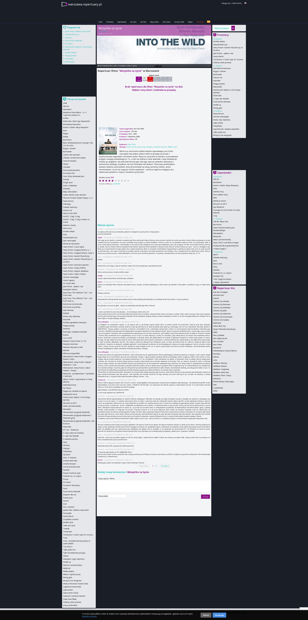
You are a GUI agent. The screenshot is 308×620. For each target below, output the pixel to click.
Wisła (215, 391)
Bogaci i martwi (219, 71)
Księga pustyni (219, 84)
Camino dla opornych (71, 155)
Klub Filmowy (68, 310)
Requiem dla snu (69, 494)
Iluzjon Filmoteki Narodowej (224, 329)
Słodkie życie (68, 522)
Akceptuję (219, 615)
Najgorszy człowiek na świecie (75, 391)
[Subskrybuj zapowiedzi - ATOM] (209, 22)
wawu (100, 282)
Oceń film (117, 184)
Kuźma (65, 335)
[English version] (245, 3)
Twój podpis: (103, 496)
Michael (66, 350)
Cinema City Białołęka (221, 307)
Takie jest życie (69, 525)
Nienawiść (67, 409)
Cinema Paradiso (69, 161)
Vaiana (65, 556)
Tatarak (66, 528)
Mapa (190, 22)
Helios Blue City (219, 326)
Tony (215, 216)
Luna (215, 360)
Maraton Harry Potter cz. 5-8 (74, 341)
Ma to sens (217, 264)
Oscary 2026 (179, 22)
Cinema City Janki (220, 310)
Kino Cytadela (218, 335)
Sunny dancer (218, 56)
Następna (165, 466)
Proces (65, 479)
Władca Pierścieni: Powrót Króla (75, 584)
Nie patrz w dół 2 (220, 204)
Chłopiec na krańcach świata (74, 158)
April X (215, 254)
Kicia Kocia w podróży (71, 307)
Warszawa (221, 28)
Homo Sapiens (69, 280)
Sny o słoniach (68, 507)
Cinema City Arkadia (221, 301)
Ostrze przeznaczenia (71, 467)
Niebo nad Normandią (222, 239)
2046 (65, 103)
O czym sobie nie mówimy (73, 433)
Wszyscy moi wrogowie (222, 135)
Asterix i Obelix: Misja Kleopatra (225, 185)
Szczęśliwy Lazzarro (71, 519)
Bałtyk (65, 136)
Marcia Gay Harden (144, 147)
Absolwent (217, 182)
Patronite (200, 22)
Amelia (65, 118)
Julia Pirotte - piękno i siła (223, 53)
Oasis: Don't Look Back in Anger (226, 242)
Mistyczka (217, 236)
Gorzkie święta (219, 41)
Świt (215, 385)
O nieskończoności (70, 439)
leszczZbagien (103, 322)
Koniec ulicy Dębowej (221, 120)
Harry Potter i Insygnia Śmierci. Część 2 (78, 253)
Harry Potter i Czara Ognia (73, 247)
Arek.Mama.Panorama (222, 68)
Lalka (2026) (218, 123)
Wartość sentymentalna (72, 565)
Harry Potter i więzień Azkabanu (75, 271)
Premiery (109, 22)
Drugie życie (68, 182)
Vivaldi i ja (217, 105)
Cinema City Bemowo (221, 304)
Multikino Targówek (221, 369)
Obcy (215, 267)
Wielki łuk (66, 568)
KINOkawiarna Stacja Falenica (225, 351)
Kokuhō (66, 313)
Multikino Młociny (220, 363)
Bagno (65, 133)
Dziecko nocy (218, 191)
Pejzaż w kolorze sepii (71, 473)
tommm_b (101, 380)
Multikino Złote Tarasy (222, 375)
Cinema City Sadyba (221, 320)
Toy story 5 (67, 546)
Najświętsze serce (70, 394)
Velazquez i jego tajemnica (73, 559)
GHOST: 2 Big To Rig (71, 216)
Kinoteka (216, 354)
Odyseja (68, 37)
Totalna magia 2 (219, 249)
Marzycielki (217, 87)
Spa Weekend (218, 207)
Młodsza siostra (219, 201)
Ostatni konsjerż (69, 464)
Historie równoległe (221, 116)
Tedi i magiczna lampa (222, 279)
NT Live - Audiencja (70, 430)
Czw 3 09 (170, 79)
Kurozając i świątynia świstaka (75, 332)
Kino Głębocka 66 (220, 338)
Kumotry (66, 328)
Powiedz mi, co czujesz (222, 273)
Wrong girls (217, 108)
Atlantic (216, 298)
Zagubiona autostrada (72, 587)
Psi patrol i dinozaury (71, 485)
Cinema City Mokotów (222, 314)
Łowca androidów (70, 605)
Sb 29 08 (145, 79)
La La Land (67, 338)
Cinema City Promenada (222, 317)
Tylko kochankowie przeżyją (74, 553)
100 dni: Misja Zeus (220, 221)
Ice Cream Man (69, 283)
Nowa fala (217, 95)
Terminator (67, 531)
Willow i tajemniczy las (72, 574)
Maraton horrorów (70, 344)
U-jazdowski (218, 388)
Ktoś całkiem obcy (220, 194)
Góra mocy (67, 228)
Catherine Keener (160, 147)
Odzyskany (217, 126)
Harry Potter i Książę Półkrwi (74, 268)
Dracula (66, 179)
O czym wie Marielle (221, 99)
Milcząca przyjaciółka (71, 353)
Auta (215, 188)
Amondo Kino (218, 295)
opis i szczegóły (119, 66)
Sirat (65, 504)
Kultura (216, 357)
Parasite (66, 470)
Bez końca (217, 224)
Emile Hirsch (131, 147)
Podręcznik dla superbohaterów (225, 246)
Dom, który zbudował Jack (73, 176)
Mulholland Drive (69, 385)
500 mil (216, 179)
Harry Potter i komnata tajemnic (76, 265)
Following (67, 204)
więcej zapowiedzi (222, 282)
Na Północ (67, 388)
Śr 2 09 (165, 79)
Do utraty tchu (69, 173)
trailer (129, 66)
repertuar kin (107, 66)
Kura (215, 260)
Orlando (216, 270)
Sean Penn (109, 34)
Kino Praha (217, 344)
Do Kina (133, 22)
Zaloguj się (225, 3)
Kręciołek (216, 80)
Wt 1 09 (160, 79)
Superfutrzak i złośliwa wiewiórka (226, 129)
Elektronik (217, 323)
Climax (65, 164)
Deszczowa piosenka (71, 170)
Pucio (65, 488)
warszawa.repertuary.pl (85, 4)
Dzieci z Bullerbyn (70, 185)
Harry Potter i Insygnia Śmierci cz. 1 (77, 250)
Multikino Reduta (220, 366)
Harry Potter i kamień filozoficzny (76, 256)
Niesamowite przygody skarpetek (76, 412)
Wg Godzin (154, 22)
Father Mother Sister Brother (74, 195)
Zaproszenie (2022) (70, 593)
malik (100, 237)
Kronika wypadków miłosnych (74, 322)
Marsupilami (218, 233)
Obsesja (66, 445)
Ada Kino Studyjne (220, 292)
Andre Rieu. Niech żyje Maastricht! (76, 121)
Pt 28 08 (139, 79)
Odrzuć (206, 615)
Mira (215, 198)
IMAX (215, 332)
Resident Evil (218, 276)
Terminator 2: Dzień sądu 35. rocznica (228, 59)
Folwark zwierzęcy (220, 257)
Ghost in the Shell (70, 213)
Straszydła (69, 58)
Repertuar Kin (226, 288)
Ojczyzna (66, 454)
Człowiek (66, 167)
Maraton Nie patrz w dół (73, 347)
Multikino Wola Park (221, 372)
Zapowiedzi (121, 22)
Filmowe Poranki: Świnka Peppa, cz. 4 (77, 198)
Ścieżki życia (68, 498)
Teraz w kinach (76, 99)
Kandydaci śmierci (70, 289)
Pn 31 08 (156, 79)
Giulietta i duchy (69, 225)
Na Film (143, 22)
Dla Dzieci (166, 22)
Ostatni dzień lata (70, 460)
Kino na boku (218, 341)
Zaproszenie (68, 590)
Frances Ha (217, 77)
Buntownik (217, 74)
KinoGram (217, 348)
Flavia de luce (218, 113)
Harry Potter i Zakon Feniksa (74, 274)
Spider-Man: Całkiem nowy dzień (78, 31)
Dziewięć (66, 188)
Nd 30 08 (150, 79)
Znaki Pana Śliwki (69, 599)
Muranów (217, 378)
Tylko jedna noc (219, 132)
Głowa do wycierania (71, 244)
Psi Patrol (68, 44)
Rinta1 (100, 460)
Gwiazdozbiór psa (220, 44)
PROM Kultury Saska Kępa (223, 381)
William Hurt (172, 147)
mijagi (100, 276)
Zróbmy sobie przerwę (222, 62)
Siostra (66, 501)
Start (101, 22)
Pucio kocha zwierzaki (221, 102)
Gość (65, 234)
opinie (134, 66)
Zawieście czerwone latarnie (74, 596)
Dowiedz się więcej (89, 616)
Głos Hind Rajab (69, 240)
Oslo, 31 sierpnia (69, 457)
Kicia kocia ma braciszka (72, 304)
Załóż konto (237, 3)
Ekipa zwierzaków (70, 192)
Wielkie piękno (68, 571)
